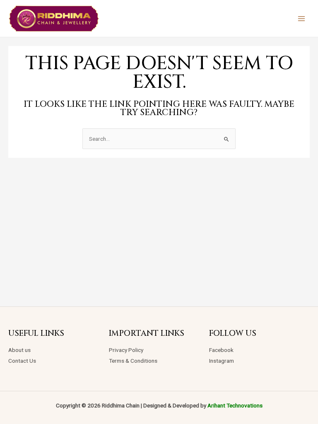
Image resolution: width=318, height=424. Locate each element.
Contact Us (22, 360)
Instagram (221, 360)
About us (19, 350)
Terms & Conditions (133, 360)
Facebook (221, 350)
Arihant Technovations (235, 405)
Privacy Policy (126, 350)
